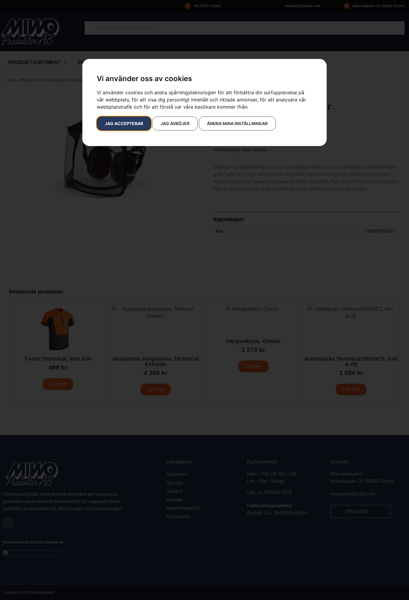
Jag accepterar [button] (124, 123)
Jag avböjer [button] (175, 123)
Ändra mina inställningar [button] (237, 123)
